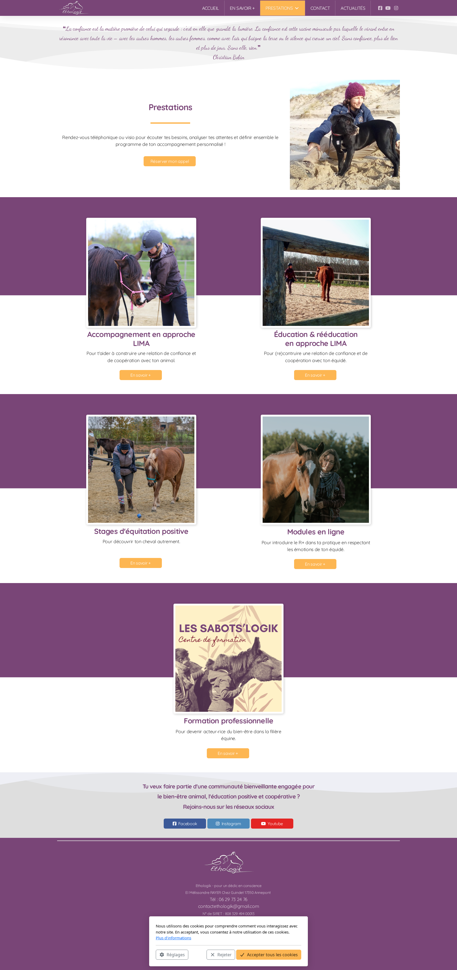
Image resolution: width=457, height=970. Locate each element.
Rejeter (224, 954)
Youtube (275, 823)
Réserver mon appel (169, 161)
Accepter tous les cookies (272, 954)
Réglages (176, 954)
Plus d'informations (173, 937)
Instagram (231, 823)
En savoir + (140, 375)
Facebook (187, 823)
